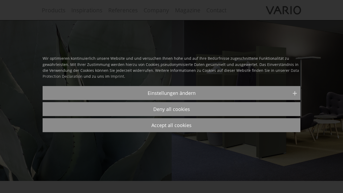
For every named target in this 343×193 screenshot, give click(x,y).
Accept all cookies (171, 125)
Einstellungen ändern (172, 93)
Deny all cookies (171, 109)
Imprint (117, 76)
